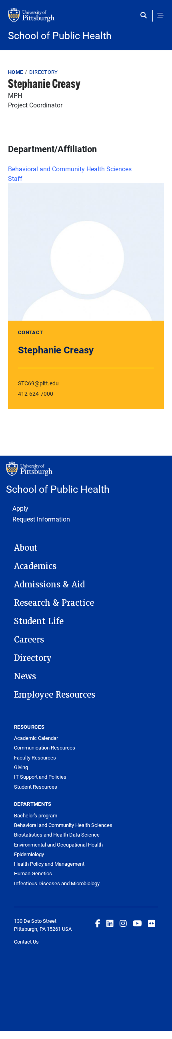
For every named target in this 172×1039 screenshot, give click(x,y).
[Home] (86, 19)
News (25, 676)
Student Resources (35, 786)
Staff (15, 178)
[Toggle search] (145, 15)
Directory (43, 71)
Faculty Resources (35, 757)
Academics (35, 566)
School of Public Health (60, 35)
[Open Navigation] (160, 15)
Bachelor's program (35, 815)
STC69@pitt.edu (38, 383)
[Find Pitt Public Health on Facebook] (97, 923)
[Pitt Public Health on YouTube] (137, 923)
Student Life (39, 621)
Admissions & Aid (49, 584)
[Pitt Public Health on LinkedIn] (110, 923)
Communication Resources (44, 747)
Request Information (41, 519)
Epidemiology (29, 854)
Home (15, 71)
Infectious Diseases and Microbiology (57, 883)
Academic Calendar (36, 738)
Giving (21, 767)
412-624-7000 (35, 393)
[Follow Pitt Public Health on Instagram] (123, 923)
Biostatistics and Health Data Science (57, 834)
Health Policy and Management (49, 863)
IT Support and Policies (40, 776)
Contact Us (26, 941)
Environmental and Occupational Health (58, 844)
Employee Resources (54, 695)
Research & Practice (54, 603)
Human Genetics (33, 873)
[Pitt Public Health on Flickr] (151, 923)
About (26, 548)
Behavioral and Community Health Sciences (70, 169)
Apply (20, 508)
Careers (29, 640)
